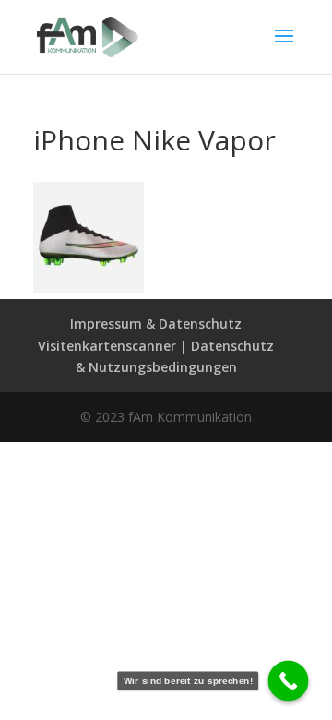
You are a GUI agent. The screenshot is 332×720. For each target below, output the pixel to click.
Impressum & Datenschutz (156, 323)
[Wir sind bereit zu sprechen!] (288, 681)
